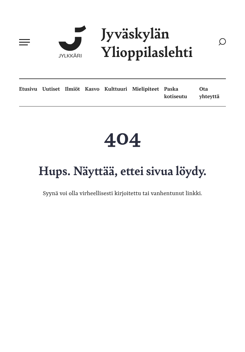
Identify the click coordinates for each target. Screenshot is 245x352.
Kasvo (92, 88)
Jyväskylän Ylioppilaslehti (146, 42)
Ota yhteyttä (209, 92)
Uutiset (51, 88)
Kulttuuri (116, 88)
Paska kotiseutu (175, 92)
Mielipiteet (145, 88)
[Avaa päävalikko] (24, 42)
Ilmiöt (72, 88)
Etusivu (28, 88)
